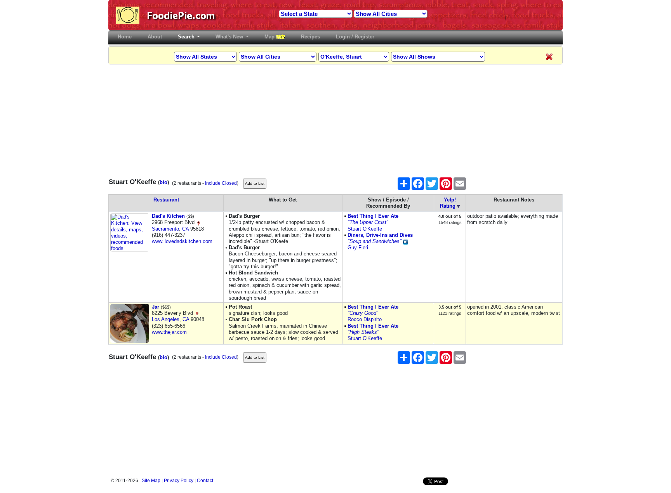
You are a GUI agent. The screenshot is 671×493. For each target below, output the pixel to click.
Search (187, 37)
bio (163, 182)
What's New (230, 37)
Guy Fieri (358, 247)
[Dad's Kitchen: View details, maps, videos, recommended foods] (129, 232)
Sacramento (165, 229)
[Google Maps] (198, 222)
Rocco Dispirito (365, 319)
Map (270, 37)
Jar (155, 307)
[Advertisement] (335, 118)
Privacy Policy (178, 480)
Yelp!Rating (448, 203)
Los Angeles (165, 319)
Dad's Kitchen (168, 216)
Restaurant (166, 200)
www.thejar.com (169, 332)
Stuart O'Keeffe (365, 229)
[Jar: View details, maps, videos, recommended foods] (129, 323)
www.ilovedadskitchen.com (182, 241)
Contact (205, 480)
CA (185, 229)
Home (126, 37)
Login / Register (355, 37)
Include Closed (221, 183)
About (155, 37)
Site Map (151, 480)
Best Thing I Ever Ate (373, 216)
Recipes (310, 37)
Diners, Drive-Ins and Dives (380, 235)
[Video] (405, 241)
